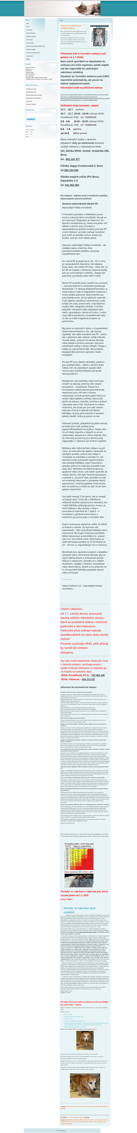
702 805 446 (98, 675)
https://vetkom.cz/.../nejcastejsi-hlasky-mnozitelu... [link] (82, 587)
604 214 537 (88, 679)
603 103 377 (73, 159)
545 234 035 (71, 170)
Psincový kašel (30, 42)
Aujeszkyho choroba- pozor (33, 52)
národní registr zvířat (31, 91)
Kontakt (28, 59)
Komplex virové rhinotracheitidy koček (35, 46)
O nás (27, 26)
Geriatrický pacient (30, 49)
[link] (80, 203)
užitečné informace (30, 33)
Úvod (27, 23)
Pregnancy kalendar (31, 104)
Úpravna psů (29, 39)
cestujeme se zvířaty (31, 88)
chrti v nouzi (29, 101)
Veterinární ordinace (31, 36)
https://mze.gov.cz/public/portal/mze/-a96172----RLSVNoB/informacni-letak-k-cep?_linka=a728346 (84, 94)
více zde (87, 1117)
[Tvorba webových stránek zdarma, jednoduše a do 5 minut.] (66, 1130)
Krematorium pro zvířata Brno (33, 98)
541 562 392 (72, 185)
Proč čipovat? (29, 55)
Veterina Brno (35, 6)
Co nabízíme (29, 29)
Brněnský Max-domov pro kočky (34, 95)
